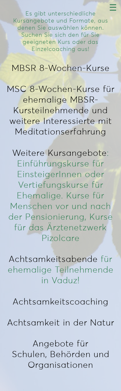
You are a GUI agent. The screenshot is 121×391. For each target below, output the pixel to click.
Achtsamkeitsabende (53, 259)
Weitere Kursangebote (59, 153)
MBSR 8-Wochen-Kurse (61, 68)
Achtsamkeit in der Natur (60, 323)
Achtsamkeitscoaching (60, 302)
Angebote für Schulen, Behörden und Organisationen (60, 355)
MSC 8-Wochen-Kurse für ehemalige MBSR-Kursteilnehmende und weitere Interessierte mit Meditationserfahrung (61, 110)
